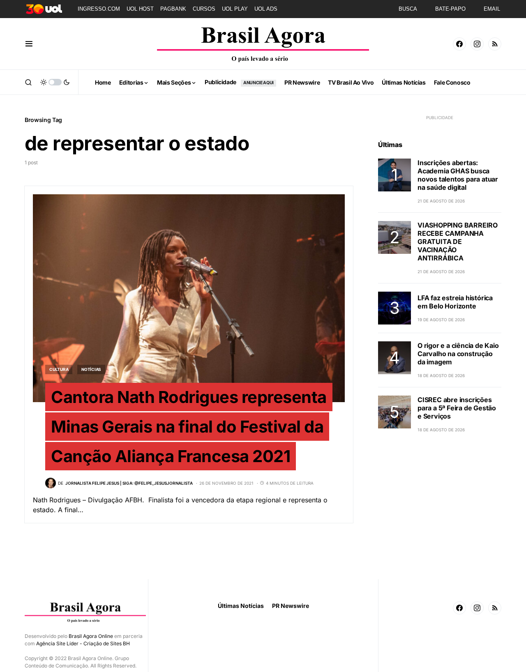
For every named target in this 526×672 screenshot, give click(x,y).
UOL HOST (140, 9)
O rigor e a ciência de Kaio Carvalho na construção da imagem (458, 353)
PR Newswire (290, 605)
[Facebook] (459, 44)
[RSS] (494, 44)
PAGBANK (173, 9)
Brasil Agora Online (91, 636)
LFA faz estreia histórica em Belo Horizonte (455, 302)
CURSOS (204, 9)
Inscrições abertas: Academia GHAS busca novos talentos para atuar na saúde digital (458, 175)
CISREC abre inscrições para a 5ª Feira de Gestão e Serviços (457, 408)
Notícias (91, 369)
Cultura (58, 369)
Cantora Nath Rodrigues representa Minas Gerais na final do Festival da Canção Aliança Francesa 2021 (189, 426)
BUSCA (408, 9)
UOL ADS (265, 9)
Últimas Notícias (241, 605)
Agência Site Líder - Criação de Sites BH (83, 643)
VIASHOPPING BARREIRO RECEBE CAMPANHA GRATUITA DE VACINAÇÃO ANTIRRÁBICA (458, 241)
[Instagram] (477, 44)
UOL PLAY (235, 9)
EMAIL (492, 9)
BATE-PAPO (450, 9)
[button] (29, 44)
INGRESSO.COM (99, 9)
